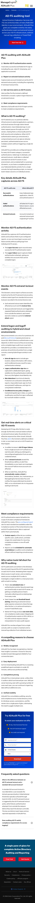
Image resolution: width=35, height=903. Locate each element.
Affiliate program (22, 878)
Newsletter (7, 882)
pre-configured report (25, 522)
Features (13, 10)
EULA (15, 871)
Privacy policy (26, 875)
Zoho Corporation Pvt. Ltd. (17, 896)
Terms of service (24, 871)
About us (8, 871)
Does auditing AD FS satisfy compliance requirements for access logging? (14, 823)
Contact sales (17, 882)
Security (7, 875)
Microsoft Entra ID (10, 338)
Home (7, 10)
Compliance (15, 875)
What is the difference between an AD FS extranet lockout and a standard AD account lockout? (14, 782)
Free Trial (9, 859)
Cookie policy (11, 878)
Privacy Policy (21, 764)
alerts (9, 439)
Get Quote (25, 859)
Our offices (27, 882)
